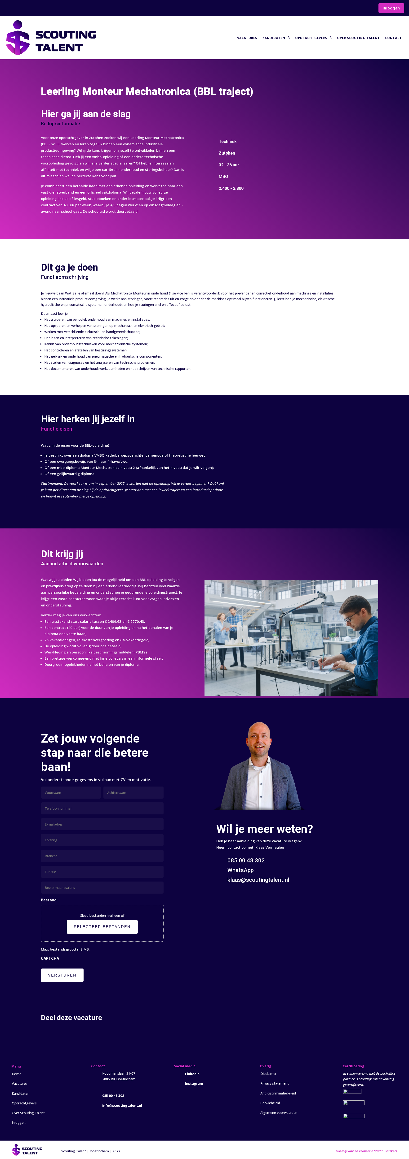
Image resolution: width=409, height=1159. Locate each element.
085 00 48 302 (113, 1095)
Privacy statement (274, 1083)
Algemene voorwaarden (278, 1112)
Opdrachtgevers (311, 38)
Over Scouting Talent (358, 38)
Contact (393, 38)
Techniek (228, 141)
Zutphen (227, 153)
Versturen (62, 975)
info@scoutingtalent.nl (122, 1105)
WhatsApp (240, 870)
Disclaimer (268, 1073)
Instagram (194, 1083)
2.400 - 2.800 (231, 188)
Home (16, 1074)
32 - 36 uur (229, 164)
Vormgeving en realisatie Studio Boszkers (366, 1151)
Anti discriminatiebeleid (278, 1093)
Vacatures (247, 38)
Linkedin (192, 1074)
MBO (223, 176)
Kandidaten (273, 38)
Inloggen (391, 8)
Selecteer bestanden (102, 927)
